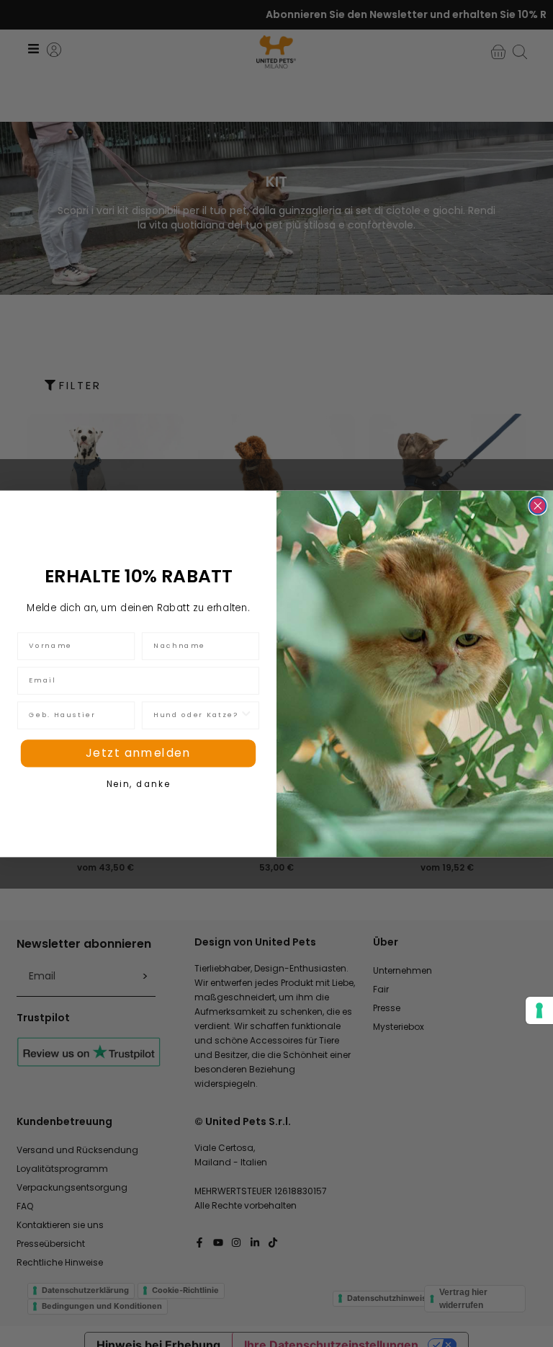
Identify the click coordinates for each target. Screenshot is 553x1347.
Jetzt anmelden (139, 752)
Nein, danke (138, 783)
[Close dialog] (537, 505)
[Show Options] (246, 715)
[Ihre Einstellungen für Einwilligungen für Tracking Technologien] (539, 1010)
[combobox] (196, 715)
